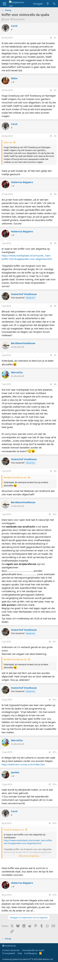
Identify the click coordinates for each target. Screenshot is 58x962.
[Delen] (51, 38)
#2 (55, 90)
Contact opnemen (11, 950)
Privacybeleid (8, 953)
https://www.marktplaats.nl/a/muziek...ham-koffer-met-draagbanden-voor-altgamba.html (27, 257)
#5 (55, 243)
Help (19, 953)
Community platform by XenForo (27, 959)
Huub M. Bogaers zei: (14, 829)
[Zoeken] (54, 4)
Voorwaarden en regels (33, 950)
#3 (55, 136)
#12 (54, 699)
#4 (55, 194)
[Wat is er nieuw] (48, 4)
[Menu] (4, 3)
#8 (55, 384)
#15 (54, 823)
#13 (54, 752)
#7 (55, 355)
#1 (55, 37)
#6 (55, 306)
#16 (54, 894)
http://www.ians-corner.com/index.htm (23, 764)
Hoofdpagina (30, 953)
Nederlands (10, 945)
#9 (55, 471)
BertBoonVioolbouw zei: (15, 477)
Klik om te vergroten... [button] (29, 855)
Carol (6, 19)
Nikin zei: (8, 142)
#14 (54, 784)
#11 (54, 641)
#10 (54, 514)
